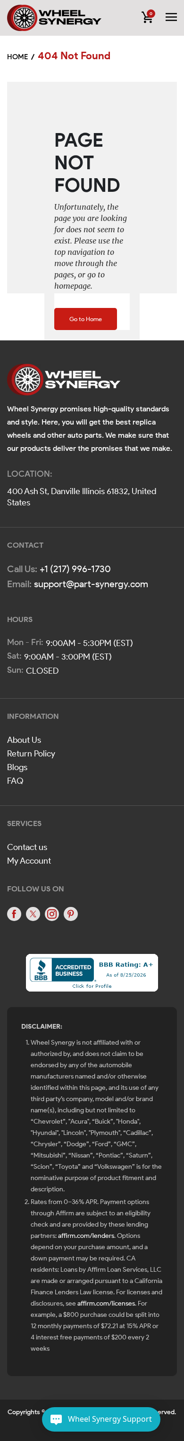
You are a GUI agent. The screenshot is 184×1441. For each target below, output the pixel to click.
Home (17, 57)
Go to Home (85, 319)
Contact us (27, 847)
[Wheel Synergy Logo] (63, 383)
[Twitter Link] (33, 914)
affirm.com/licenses (106, 1303)
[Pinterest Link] (71, 914)
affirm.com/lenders (86, 1236)
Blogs (17, 767)
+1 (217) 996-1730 (75, 569)
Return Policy (31, 753)
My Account (29, 861)
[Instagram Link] (52, 914)
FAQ (15, 781)
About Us (24, 740)
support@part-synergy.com (91, 584)
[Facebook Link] (14, 914)
